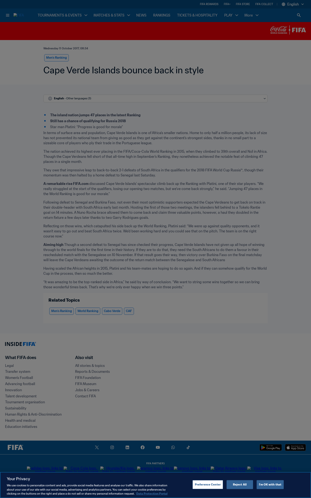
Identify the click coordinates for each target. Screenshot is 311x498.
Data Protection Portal (152, 493)
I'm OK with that (270, 484)
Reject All (240, 484)
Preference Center (208, 484)
